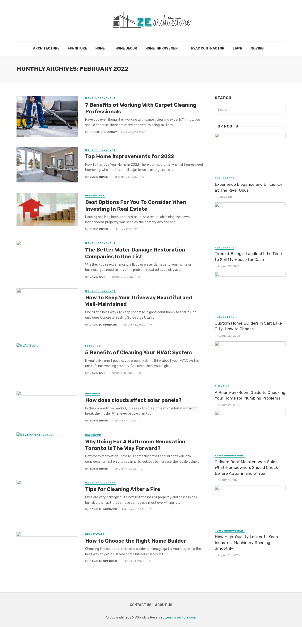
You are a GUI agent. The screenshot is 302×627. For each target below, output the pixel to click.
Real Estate (95, 195)
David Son (97, 276)
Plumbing (222, 386)
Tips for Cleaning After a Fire (122, 489)
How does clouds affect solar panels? (133, 400)
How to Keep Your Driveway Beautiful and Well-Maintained (138, 301)
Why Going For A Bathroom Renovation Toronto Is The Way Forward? (135, 445)
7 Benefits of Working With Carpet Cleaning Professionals (140, 108)
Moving (257, 48)
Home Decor (126, 48)
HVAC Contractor (207, 48)
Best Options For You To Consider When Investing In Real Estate (135, 205)
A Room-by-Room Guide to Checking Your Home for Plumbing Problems (250, 395)
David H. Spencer (103, 324)
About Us (163, 605)
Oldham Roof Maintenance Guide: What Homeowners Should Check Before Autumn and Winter (247, 467)
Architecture (46, 48)
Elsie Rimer (98, 176)
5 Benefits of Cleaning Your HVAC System (138, 352)
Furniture (77, 48)
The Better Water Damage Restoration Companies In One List (135, 253)
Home (100, 48)
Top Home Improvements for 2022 (129, 156)
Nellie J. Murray (103, 132)
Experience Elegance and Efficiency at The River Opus (248, 187)
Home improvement (162, 48)
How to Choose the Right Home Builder (137, 541)
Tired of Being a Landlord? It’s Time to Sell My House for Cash (248, 256)
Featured (93, 346)
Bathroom (93, 434)
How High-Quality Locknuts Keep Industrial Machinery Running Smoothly (246, 542)
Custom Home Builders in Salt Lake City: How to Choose (248, 326)
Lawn (237, 48)
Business (92, 393)
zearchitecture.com (180, 617)
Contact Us (140, 605)
